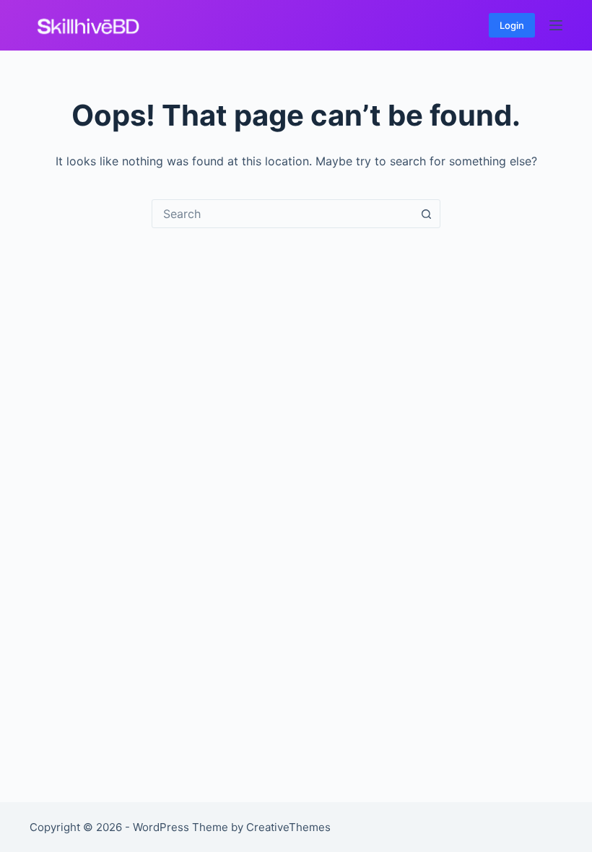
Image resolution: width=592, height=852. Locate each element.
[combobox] (282, 213)
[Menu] (555, 25)
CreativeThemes (288, 827)
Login (512, 25)
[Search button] (426, 213)
